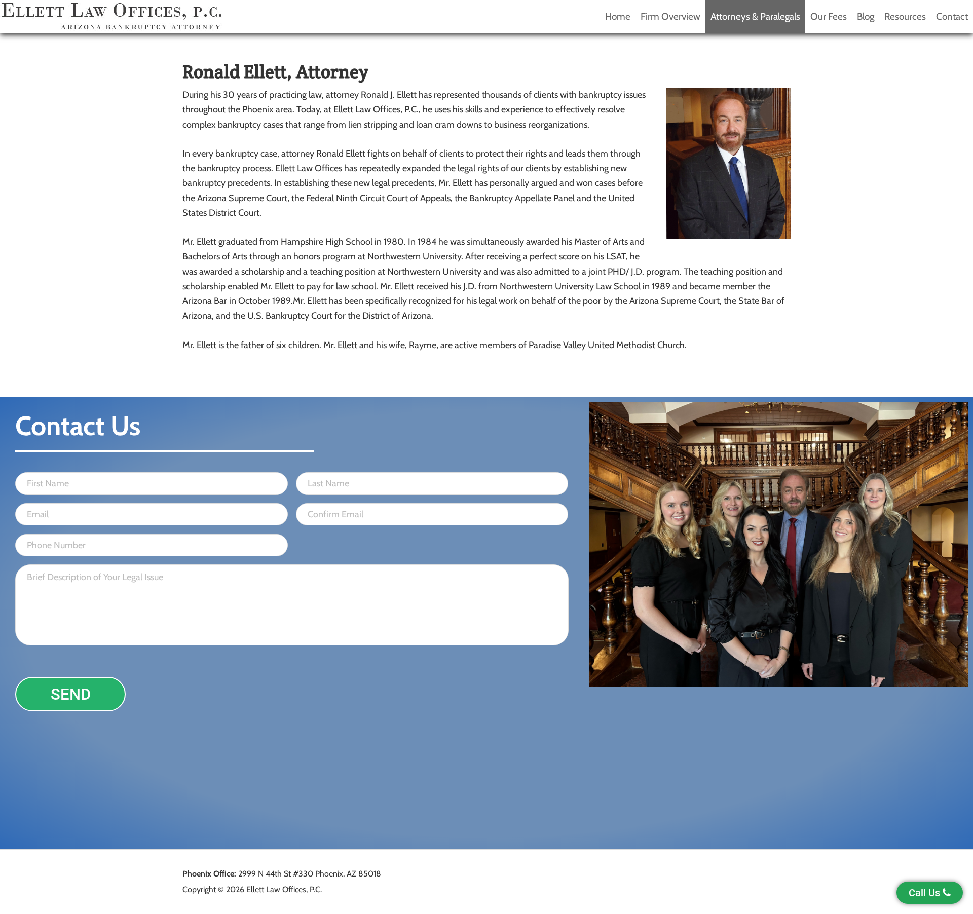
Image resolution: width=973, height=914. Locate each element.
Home (617, 16)
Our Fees (828, 16)
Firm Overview (670, 16)
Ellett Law (111, 16)
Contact (952, 16)
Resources (905, 16)
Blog (865, 16)
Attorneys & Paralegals (755, 16)
